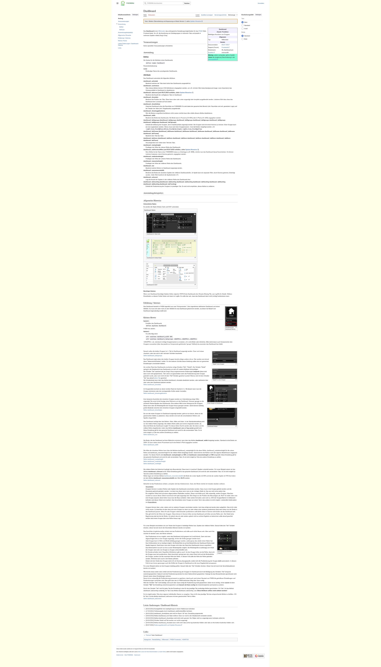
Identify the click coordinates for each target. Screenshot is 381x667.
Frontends (225, 47)
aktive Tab (157, 378)
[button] (117, 3)
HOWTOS (185, 639)
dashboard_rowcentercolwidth (173, 476)
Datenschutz (119, 655)
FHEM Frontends (175, 639)
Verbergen (135, 14)
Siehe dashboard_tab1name (152, 598)
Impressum (137, 655)
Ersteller (210, 52)
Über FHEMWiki (128, 655)
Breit (245, 39)
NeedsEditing (156, 639)
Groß (246, 28)
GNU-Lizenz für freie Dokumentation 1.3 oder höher (152, 651)
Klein (245, 22)
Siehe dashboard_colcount (151, 480)
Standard (247, 25)
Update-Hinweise (195, 21)
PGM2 (201, 31)
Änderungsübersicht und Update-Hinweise (167, 625)
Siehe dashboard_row (150, 434)
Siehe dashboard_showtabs (152, 384)
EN (223, 45)
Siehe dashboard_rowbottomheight (154, 461)
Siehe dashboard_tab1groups (152, 355)
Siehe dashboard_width (150, 444)
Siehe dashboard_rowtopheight (153, 459)
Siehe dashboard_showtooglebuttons (155, 393)
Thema (148, 635)
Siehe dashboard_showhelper (152, 410)
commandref (212, 59)
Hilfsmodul (161, 31)
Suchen (187, 3)
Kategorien (147, 639)
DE (227, 45)
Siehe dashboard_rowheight (152, 463)
